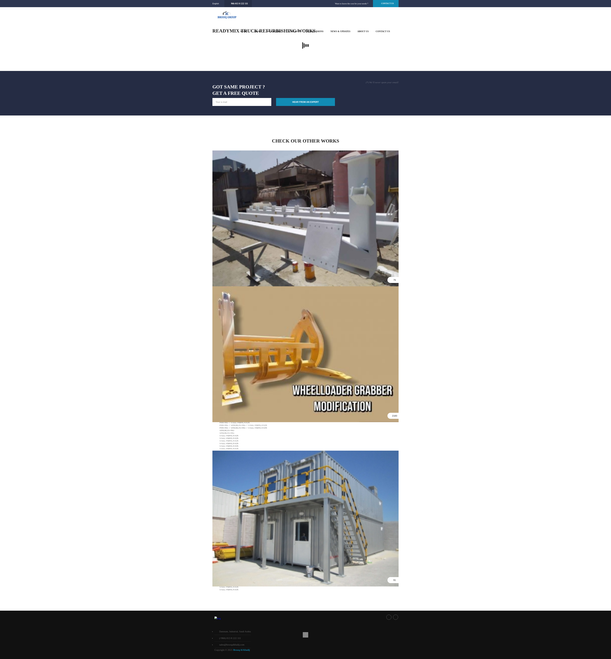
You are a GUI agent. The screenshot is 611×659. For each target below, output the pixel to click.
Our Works (274, 31)
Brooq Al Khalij (241, 650)
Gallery (294, 31)
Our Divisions (314, 31)
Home (243, 31)
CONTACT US (387, 3)
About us (363, 31)
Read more (305, 167)
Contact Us (383, 31)
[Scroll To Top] (305, 635)
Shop (257, 31)
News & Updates (340, 31)
